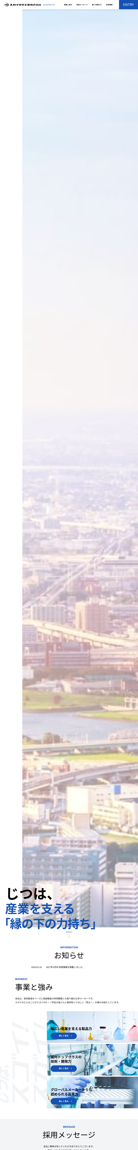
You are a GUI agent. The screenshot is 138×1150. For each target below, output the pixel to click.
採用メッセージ (82, 5)
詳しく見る (64, 1035)
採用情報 (109, 5)
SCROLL (69, 932)
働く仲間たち (97, 5)
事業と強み (68, 5)
